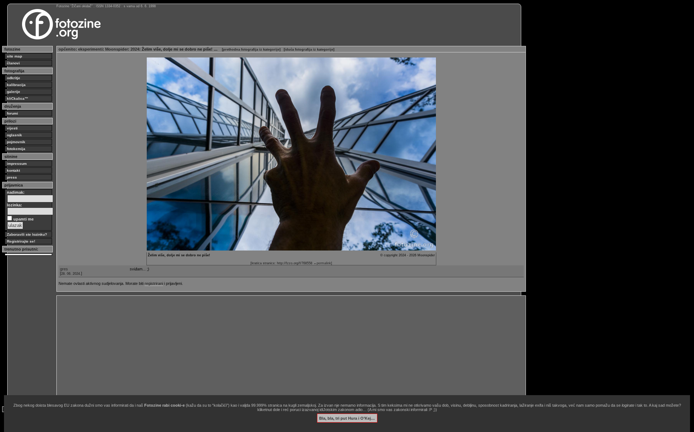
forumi (12, 113)
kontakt (13, 170)
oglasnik (14, 135)
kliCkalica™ (17, 98)
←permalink (322, 263)
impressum (17, 164)
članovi (13, 63)
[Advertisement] (275, 348)
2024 (134, 49)
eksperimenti (90, 49)
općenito (67, 49)
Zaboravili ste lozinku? (27, 234)
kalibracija (16, 85)
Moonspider (116, 49)
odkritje (13, 78)
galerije (13, 92)
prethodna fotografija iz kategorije (251, 49)
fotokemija (16, 149)
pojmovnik (16, 142)
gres (64, 269)
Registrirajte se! (21, 241)
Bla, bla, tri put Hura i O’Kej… (347, 418)
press (12, 177)
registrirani (154, 283)
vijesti (12, 128)
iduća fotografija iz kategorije (309, 49)
